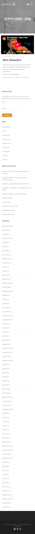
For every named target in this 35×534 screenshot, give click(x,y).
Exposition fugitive (7, 198)
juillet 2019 (5, 328)
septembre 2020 (6, 291)
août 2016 (5, 462)
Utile (3, 159)
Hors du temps (6, 202)
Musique (4, 147)
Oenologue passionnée (8, 210)
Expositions (5, 143)
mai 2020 (4, 299)
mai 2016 (4, 474)
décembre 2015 (6, 495)
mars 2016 (5, 482)
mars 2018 (5, 385)
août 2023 (5, 234)
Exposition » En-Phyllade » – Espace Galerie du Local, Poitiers (16, 189)
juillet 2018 (5, 368)
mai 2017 (4, 425)
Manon (22, 56)
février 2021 (5, 279)
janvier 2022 (5, 255)
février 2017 (5, 438)
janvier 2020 (5, 311)
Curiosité (4, 139)
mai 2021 (4, 271)
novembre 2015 (6, 499)
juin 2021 (4, 267)
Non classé (5, 151)
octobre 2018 (6, 356)
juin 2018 (4, 373)
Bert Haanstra (12, 60)
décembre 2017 (6, 397)
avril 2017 (4, 430)
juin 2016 (4, 470)
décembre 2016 (6, 446)
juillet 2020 (5, 295)
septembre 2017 (6, 409)
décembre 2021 (6, 259)
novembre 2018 (6, 352)
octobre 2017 (6, 405)
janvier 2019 (5, 344)
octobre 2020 (6, 287)
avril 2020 (4, 303)
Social (3, 155)
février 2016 (5, 487)
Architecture (5, 127)
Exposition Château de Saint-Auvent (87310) (14, 194)
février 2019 (5, 340)
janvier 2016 (5, 491)
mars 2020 (5, 307)
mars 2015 (5, 507)
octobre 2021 (6, 263)
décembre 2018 (6, 348)
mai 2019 (4, 332)
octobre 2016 (6, 454)
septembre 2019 (6, 320)
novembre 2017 (6, 401)
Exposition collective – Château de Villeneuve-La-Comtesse (15, 172)
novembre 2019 (6, 316)
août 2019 (5, 324)
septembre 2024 (6, 226)
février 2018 (5, 389)
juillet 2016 (5, 466)
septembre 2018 (6, 360)
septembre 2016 (6, 458)
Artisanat (4, 135)
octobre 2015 (6, 503)
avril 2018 (4, 381)
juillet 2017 (5, 417)
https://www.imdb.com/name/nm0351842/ (16, 77)
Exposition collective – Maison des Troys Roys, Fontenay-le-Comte (15, 179)
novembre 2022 (6, 238)
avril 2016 (4, 478)
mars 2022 (5, 250)
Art (3, 131)
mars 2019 (5, 336)
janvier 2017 (5, 442)
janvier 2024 (5, 230)
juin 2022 (4, 246)
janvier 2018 (5, 393)
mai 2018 (4, 377)
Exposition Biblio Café (8, 214)
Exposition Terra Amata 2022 (10, 206)
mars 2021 (5, 275)
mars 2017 (5, 434)
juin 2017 (4, 421)
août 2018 (5, 364)
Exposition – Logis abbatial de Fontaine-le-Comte (15, 184)
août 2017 (5, 413)
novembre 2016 (6, 450)
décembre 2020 (6, 283)
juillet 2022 (5, 242)
